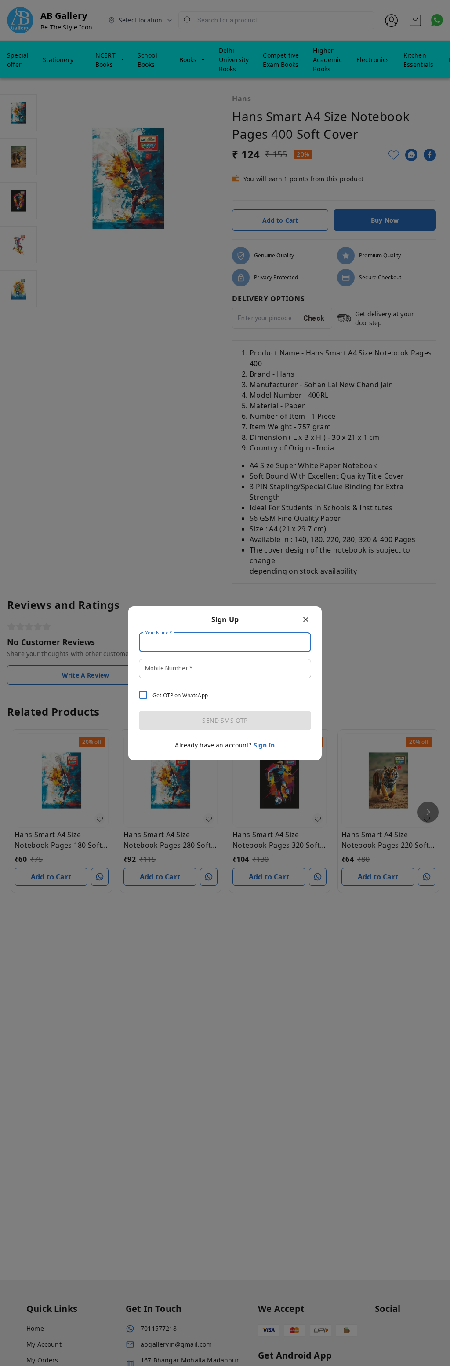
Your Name (158, 632)
